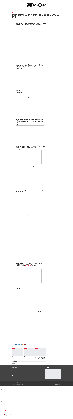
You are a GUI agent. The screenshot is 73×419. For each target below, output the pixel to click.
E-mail (6, 403)
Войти (31, 0)
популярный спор (30, 241)
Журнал (13, 0)
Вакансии (25, 382)
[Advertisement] (31, 32)
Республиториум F (47, 10)
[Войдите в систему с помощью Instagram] (6, 415)
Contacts (22, 382)
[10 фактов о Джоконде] (29, 352)
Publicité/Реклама (17, 382)
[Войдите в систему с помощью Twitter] (5, 414)
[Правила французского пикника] (17, 352)
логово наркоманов (28, 265)
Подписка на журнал (37, 10)
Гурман (13, 348)
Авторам (13, 382)
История (25, 348)
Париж (13, 12)
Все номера (29, 10)
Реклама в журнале (17, 0)
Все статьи (24, 10)
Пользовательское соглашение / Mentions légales (19, 375)
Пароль (6, 407)
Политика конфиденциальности (16, 374)
